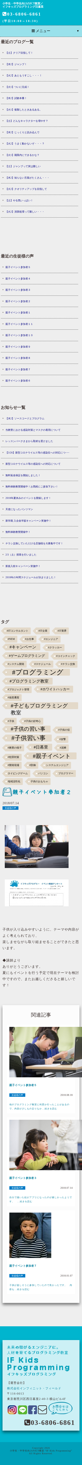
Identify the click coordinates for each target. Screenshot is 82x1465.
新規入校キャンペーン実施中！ (23, 566)
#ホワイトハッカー (55, 689)
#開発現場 (13, 765)
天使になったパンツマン (19, 509)
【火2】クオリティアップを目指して (26, 189)
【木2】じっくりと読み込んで (22, 132)
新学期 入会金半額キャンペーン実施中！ (28, 520)
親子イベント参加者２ (18, 301)
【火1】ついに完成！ (17, 87)
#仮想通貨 (13, 697)
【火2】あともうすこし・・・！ (23, 75)
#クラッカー (55, 647)
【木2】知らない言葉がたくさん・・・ (27, 177)
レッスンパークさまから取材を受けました (29, 441)
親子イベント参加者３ (18, 289)
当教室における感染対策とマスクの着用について (33, 429)
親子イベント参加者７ (18, 369)
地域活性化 (14, 781)
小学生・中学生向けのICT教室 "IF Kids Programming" (41, 1450)
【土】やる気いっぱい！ (19, 200)
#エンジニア (51, 639)
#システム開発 (16, 664)
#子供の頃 (64, 730)
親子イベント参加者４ (18, 278)
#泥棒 (63, 747)
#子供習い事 (28, 738)
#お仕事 (29, 639)
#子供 (11, 721)
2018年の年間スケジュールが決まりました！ (30, 577)
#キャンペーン (23, 647)
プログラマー (65, 773)
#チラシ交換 (68, 664)
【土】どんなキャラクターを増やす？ (26, 120)
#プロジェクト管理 (18, 689)
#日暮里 (41, 747)
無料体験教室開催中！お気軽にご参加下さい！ (31, 486)
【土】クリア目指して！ (19, 52)
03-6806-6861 (24, 14)
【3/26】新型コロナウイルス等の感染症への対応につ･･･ (37, 452)
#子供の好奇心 (32, 721)
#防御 (32, 765)
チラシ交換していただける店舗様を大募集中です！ (34, 543)
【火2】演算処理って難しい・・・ (24, 211)
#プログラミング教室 (29, 681)
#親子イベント (52, 756)
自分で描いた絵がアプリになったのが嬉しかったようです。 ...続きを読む (40, 1199)
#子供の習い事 (28, 729)
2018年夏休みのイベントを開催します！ (28, 498)
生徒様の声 (10, 808)
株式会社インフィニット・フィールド (34, 1388)
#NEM (11, 639)
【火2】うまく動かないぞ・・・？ (24, 143)
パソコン (43, 773)
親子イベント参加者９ (18, 346)
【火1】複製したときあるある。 (23, 109)
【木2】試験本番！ (16, 98)
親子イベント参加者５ (18, 267)
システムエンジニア (57, 765)
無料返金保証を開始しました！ (23, 475)
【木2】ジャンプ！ (16, 64)
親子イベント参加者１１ (19, 324)
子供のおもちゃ (39, 781)
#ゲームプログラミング (27, 656)
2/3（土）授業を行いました (20, 554)
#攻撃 (62, 739)
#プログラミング (37, 672)
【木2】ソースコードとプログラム (24, 418)
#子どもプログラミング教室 (39, 706)
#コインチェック (65, 656)
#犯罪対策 (13, 757)
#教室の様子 (15, 747)
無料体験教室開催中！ (18, 532)
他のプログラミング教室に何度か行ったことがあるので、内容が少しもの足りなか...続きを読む (39, 1106)
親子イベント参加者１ (18, 312)
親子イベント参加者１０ (19, 335)
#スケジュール (42, 664)
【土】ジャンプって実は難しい (23, 166)
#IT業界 (62, 631)
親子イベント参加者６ (18, 380)
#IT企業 (42, 631)
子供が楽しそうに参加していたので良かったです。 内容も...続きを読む (40, 1287)
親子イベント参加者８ (18, 358)
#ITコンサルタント (17, 631)
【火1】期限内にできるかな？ (22, 155)
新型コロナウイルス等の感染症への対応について (33, 463)
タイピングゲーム (18, 773)
